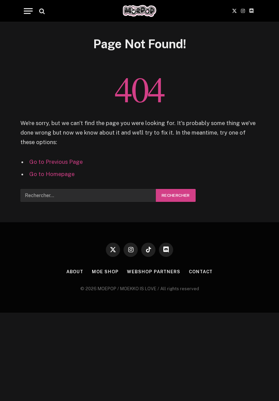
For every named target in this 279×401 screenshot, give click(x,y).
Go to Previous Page (56, 161)
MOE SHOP (105, 271)
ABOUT (75, 271)
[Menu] (28, 11)
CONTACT (201, 271)
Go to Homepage (52, 174)
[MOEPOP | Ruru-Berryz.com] (139, 11)
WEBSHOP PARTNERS (153, 271)
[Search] (41, 11)
